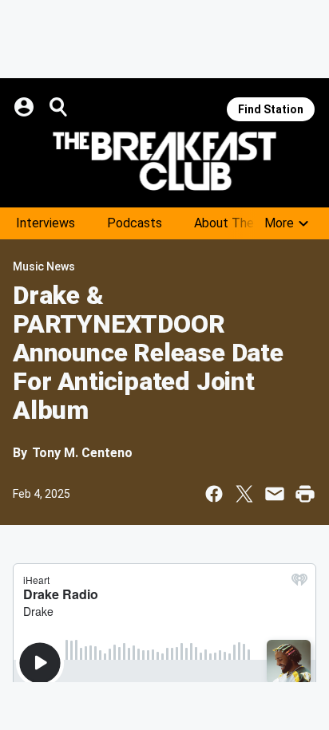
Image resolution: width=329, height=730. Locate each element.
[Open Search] (59, 106)
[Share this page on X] (244, 494)
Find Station (270, 109)
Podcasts (134, 223)
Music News (44, 266)
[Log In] (25, 106)
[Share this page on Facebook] (214, 494)
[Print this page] (305, 494)
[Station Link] (164, 161)
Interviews (45, 223)
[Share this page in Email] (275, 494)
